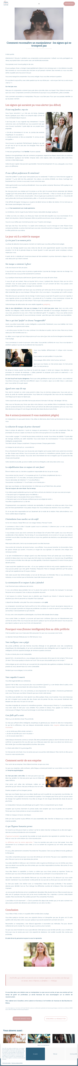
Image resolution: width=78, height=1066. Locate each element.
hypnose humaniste (12, 836)
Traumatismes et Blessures (44, 48)
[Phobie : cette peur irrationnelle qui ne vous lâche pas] (39, 1041)
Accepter (35, 1054)
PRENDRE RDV (69, 3)
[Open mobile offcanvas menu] (39, 4)
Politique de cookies (6, 1063)
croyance (56, 725)
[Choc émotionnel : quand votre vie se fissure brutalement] (63, 1041)
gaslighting (46, 304)
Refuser (55, 1054)
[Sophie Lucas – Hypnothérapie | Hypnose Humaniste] (6, 3)
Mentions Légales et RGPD (17, 1063)
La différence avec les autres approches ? (19, 842)
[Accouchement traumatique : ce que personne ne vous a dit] (14, 1041)
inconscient (8, 727)
